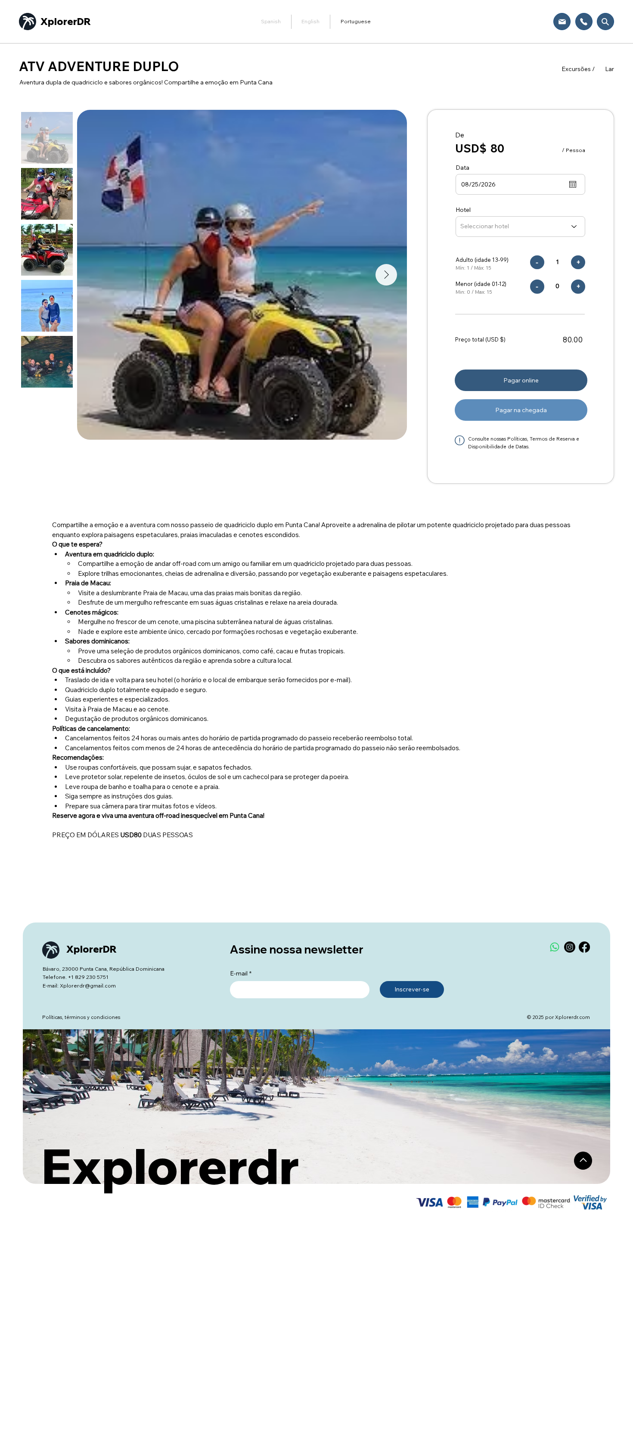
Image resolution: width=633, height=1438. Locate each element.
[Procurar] (605, 21)
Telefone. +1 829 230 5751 (76, 977)
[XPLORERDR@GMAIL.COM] (562, 21)
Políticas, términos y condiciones (81, 1017)
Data (462, 168)
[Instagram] (569, 947)
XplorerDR (65, 22)
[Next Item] (386, 275)
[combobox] (520, 226)
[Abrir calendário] (572, 184)
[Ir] (583, 1161)
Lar (609, 69)
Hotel (463, 210)
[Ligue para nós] (584, 21)
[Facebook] (584, 947)
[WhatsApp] (554, 947)
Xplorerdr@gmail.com (88, 985)
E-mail (240, 973)
